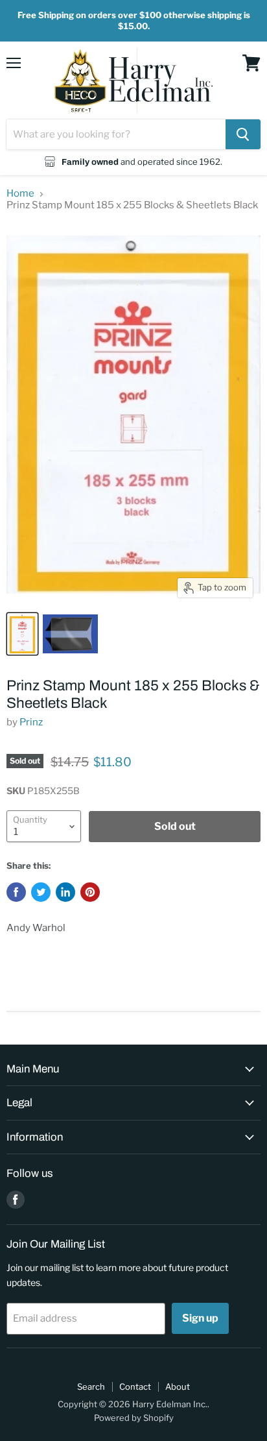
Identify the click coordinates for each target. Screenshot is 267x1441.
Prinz (31, 722)
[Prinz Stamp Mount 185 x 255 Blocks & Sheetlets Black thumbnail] (22, 634)
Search (91, 1386)
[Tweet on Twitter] (41, 892)
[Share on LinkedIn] (65, 892)
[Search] (243, 134)
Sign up (200, 1318)
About (177, 1386)
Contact (135, 1386)
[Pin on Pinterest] (90, 892)
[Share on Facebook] (16, 892)
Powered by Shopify (134, 1417)
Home (20, 193)
